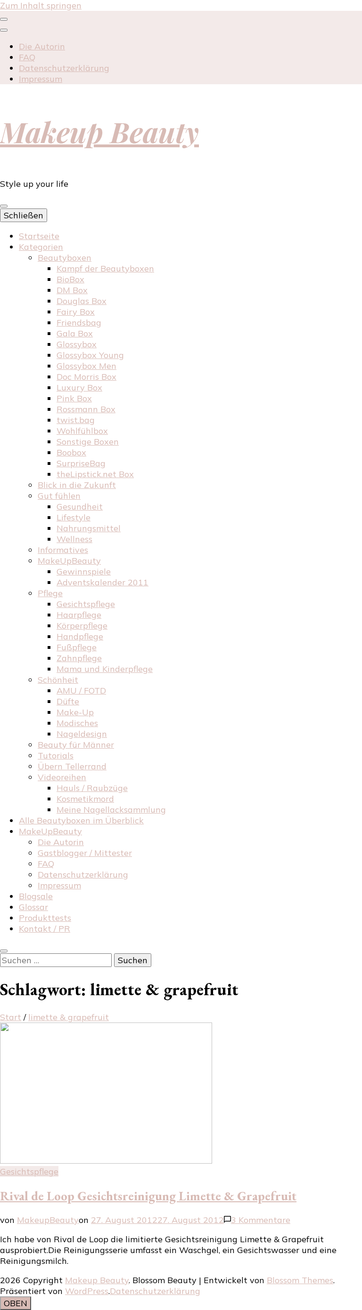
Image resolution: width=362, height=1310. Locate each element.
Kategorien (41, 246)
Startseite (39, 236)
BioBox (70, 279)
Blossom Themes (300, 1280)
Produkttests (45, 917)
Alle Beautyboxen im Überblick (81, 820)
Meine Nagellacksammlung (111, 809)
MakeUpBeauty (69, 560)
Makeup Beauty (99, 131)
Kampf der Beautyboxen (105, 268)
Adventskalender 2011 (102, 582)
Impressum (40, 78)
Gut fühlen (59, 495)
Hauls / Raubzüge (92, 788)
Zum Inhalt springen (41, 5)
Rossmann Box (86, 409)
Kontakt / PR (44, 928)
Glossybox (77, 344)
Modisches (77, 723)
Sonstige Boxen (88, 441)
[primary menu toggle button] (4, 206)
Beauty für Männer (76, 744)
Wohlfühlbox (82, 430)
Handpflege (80, 636)
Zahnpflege (79, 658)
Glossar (33, 907)
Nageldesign (82, 733)
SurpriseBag (81, 463)
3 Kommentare (260, 1219)
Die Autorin (42, 46)
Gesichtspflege (86, 604)
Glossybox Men (86, 365)
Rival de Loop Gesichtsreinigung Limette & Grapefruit (148, 1196)
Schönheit (58, 679)
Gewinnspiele (84, 571)
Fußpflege (77, 647)
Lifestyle (73, 517)
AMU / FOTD (81, 690)
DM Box (72, 290)
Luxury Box (79, 387)
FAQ (27, 57)
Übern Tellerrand (72, 766)
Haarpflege (79, 614)
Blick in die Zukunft (77, 484)
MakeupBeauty (48, 1219)
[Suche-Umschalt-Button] (4, 951)
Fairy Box (76, 311)
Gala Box (75, 333)
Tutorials (56, 755)
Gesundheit (80, 506)
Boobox (71, 452)
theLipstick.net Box (95, 474)
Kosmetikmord (85, 798)
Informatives (63, 549)
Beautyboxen (64, 257)
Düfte (68, 701)
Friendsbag (79, 322)
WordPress (86, 1291)
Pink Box (74, 398)
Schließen (23, 215)
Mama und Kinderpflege (105, 668)
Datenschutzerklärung (64, 68)
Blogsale (36, 896)
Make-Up (75, 712)
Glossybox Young (90, 355)
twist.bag (76, 420)
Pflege (50, 593)
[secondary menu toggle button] (4, 19)
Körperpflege (82, 625)
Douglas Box (82, 301)
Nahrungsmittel (89, 528)
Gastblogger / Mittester (85, 852)
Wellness (74, 539)
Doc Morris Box (86, 376)
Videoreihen (62, 777)
